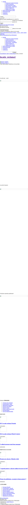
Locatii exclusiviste (9, 4)
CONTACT (5, 14)
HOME (4, 1)
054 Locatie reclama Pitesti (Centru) (10, 434)
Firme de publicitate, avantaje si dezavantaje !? (13, 479)
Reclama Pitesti (6, 410)
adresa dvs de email (17, 28)
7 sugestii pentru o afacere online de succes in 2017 (14, 468)
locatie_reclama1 (8, 57)
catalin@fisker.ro (10, 501)
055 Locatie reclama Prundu (8, 423)
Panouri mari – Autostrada (11, 6)
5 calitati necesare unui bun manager (10, 444)
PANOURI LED (6, 11)
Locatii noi (5, 12)
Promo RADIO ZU (9, 7)
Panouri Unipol (6, 407)
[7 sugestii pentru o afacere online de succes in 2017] (3, 466)
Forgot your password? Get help (7, 24)
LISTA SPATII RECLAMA (9, 10)
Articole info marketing (8, 402)
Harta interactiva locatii (10, 5)
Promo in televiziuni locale (8, 409)
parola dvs (15, 21)
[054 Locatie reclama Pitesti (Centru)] (3, 431)
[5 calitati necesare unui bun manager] (3, 441)
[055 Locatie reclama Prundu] (3, 420)
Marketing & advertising (8, 405)
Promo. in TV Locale (10, 9)
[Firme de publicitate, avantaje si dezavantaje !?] (3, 476)
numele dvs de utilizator (18, 20)
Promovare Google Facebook (11, 3)
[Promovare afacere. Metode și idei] (3, 456)
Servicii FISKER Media (8, 411)
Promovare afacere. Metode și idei (9, 459)
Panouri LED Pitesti (7, 406)
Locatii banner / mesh (7, 404)
